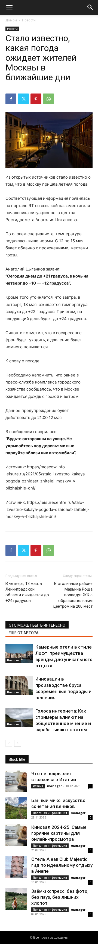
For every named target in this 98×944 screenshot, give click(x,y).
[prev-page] (8, 743)
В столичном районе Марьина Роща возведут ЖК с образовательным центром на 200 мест (73, 595)
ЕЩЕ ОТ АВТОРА (24, 633)
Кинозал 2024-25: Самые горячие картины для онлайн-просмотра (59, 833)
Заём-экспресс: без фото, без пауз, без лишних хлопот (59, 897)
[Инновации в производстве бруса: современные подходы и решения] (19, 685)
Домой (11, 20)
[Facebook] (10, 99)
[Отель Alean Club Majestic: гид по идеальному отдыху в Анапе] (16, 867)
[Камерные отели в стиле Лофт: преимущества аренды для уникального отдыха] (19, 653)
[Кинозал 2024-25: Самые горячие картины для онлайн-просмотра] (16, 835)
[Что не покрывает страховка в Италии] (16, 781)
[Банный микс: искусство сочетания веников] (16, 808)
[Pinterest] (35, 99)
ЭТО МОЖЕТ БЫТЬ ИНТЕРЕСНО (37, 625)
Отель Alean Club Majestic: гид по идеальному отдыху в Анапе (62, 865)
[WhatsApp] (48, 99)
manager (54, 786)
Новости (29, 20)
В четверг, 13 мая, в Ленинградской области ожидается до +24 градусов (27, 592)
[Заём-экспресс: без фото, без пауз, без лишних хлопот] (16, 899)
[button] (9, 7)
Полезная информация (50, 813)
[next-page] (17, 743)
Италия (38, 786)
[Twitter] (23, 99)
